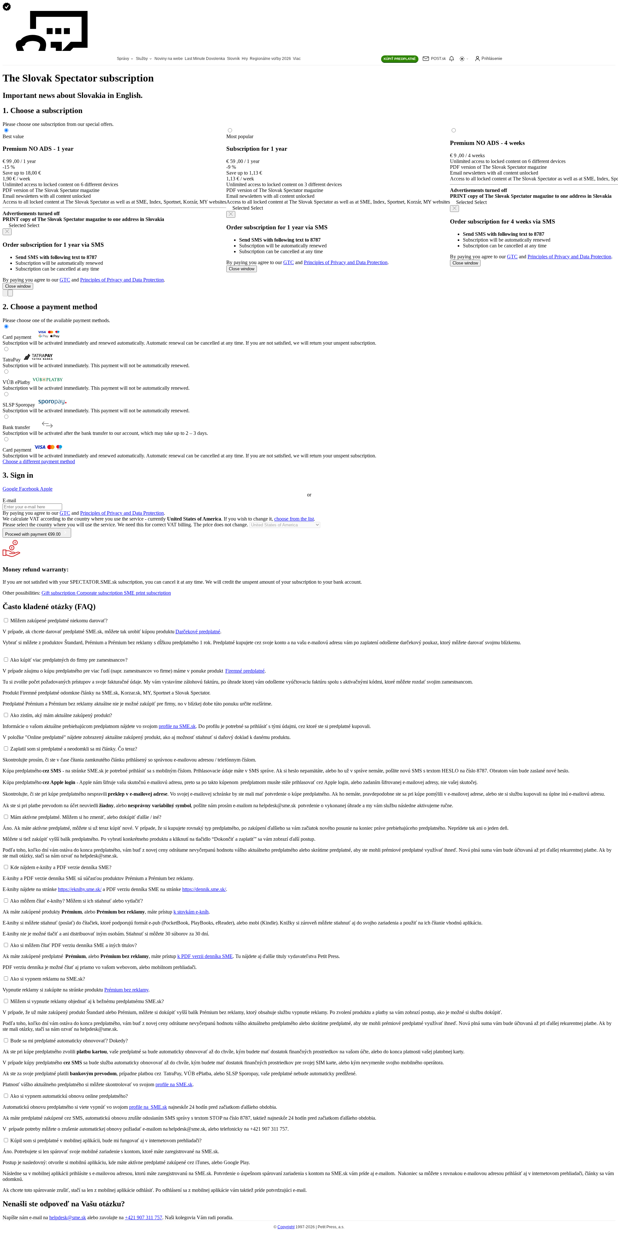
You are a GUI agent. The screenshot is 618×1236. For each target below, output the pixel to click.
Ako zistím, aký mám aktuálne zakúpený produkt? (61, 715)
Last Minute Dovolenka (205, 58)
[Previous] (5, 293)
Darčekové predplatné (197, 631)
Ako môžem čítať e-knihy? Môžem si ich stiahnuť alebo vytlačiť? (76, 901)
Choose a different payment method (39, 461)
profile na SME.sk (177, 726)
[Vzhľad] (464, 59)
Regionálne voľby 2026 (270, 58)
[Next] (10, 293)
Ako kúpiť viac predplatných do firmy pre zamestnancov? (68, 660)
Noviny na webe (168, 58)
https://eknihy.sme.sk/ (79, 889)
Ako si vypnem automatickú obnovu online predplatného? (69, 1096)
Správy (123, 58)
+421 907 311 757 (143, 1217)
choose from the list (294, 519)
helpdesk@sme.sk (67, 1217)
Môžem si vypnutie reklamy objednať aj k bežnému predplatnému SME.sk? (87, 1001)
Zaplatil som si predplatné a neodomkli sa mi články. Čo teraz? (73, 749)
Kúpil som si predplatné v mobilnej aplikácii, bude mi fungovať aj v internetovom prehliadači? (105, 1140)
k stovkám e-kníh (191, 912)
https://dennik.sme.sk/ (204, 889)
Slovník (233, 58)
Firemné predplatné (245, 671)
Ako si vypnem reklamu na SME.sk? (47, 979)
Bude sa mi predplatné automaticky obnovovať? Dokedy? (69, 1040)
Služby (142, 58)
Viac (297, 58)
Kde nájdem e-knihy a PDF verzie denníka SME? (60, 867)
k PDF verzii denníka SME (205, 956)
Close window (18, 286)
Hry (245, 58)
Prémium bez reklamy (126, 989)
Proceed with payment (33, 534)
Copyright (286, 1227)
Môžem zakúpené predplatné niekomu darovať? (59, 620)
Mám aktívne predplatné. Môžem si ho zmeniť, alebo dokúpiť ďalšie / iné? (85, 817)
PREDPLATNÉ (400, 59)
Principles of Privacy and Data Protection (122, 280)
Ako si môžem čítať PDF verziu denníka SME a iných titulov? (73, 945)
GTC (65, 280)
